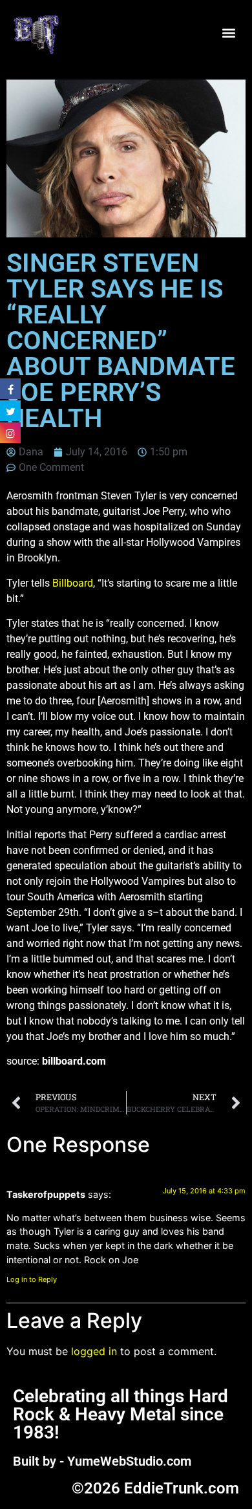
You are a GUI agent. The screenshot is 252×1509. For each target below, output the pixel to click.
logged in (94, 1351)
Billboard (72, 583)
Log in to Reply (31, 1279)
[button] (228, 33)
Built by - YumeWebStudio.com (102, 1461)
